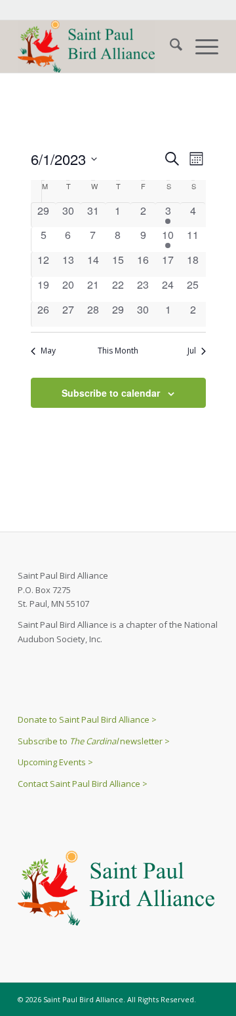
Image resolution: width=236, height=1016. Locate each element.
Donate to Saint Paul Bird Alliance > (87, 719)
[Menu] (200, 46)
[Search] (169, 46)
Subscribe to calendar (111, 392)
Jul (191, 351)
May (48, 351)
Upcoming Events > (55, 762)
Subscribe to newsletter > (94, 741)
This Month (118, 351)
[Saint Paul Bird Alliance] (98, 46)
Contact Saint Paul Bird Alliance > (83, 783)
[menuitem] (169, 46)
